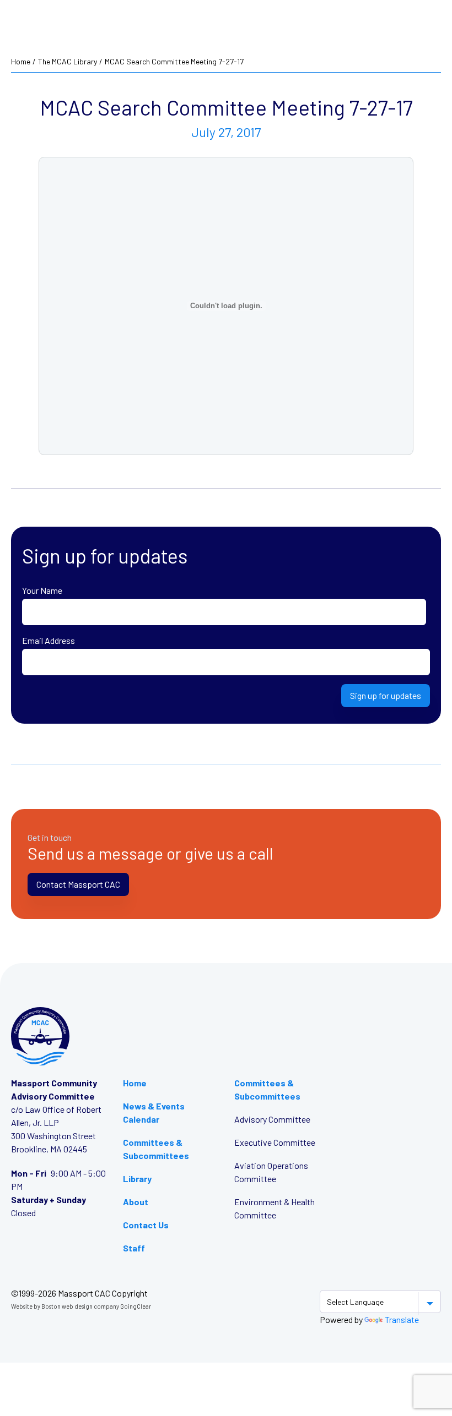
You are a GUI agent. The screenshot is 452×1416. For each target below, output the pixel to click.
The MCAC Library (67, 61)
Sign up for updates (385, 695)
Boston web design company (80, 1306)
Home (20, 61)
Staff (134, 1248)
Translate (402, 1319)
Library (137, 1178)
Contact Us (146, 1225)
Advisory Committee (272, 1119)
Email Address (48, 640)
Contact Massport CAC (78, 884)
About (135, 1201)
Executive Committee (274, 1142)
